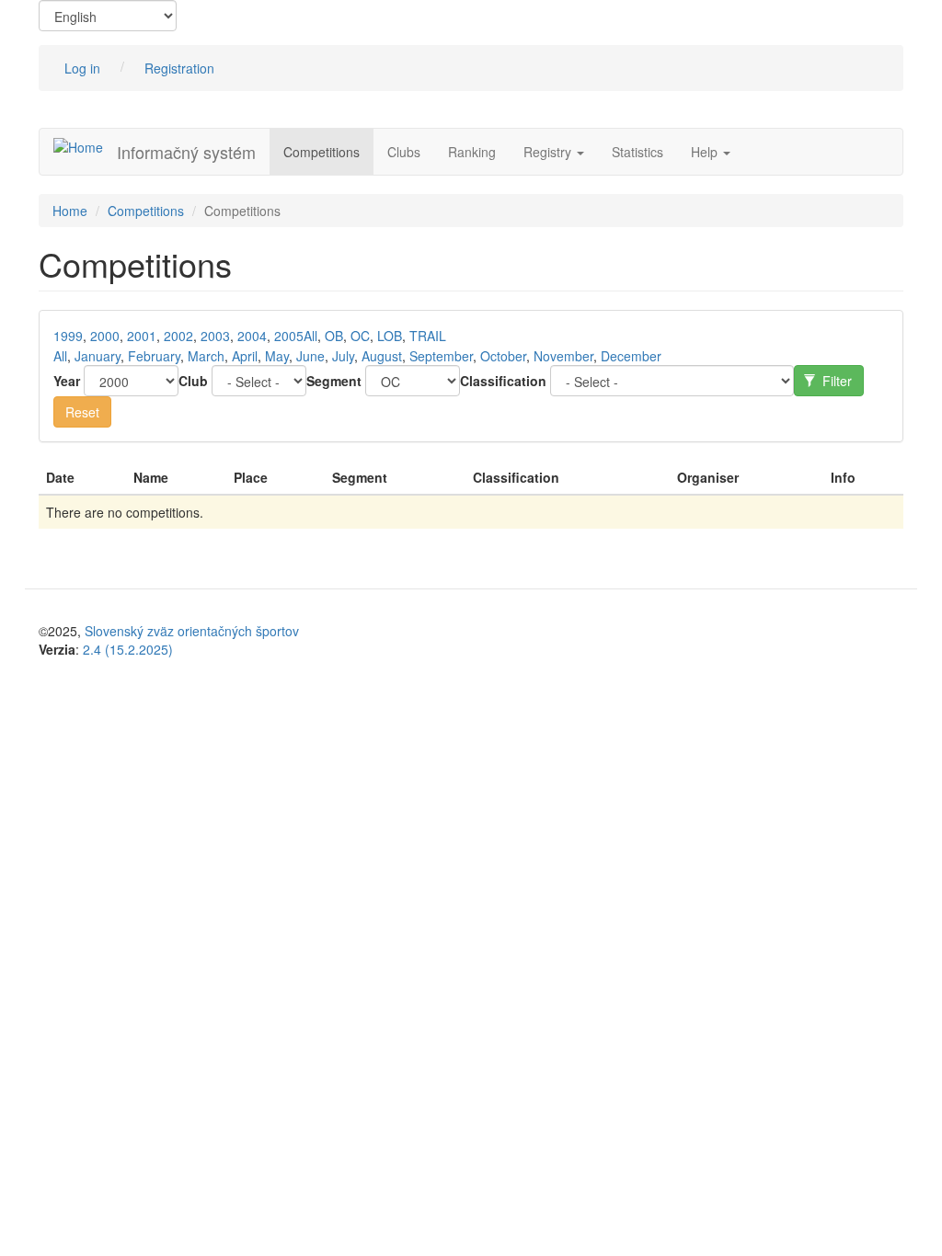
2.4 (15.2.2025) (128, 649)
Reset (82, 412)
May (277, 356)
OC (360, 335)
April (245, 356)
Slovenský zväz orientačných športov (192, 631)
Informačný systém (186, 152)
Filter (835, 380)
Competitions (321, 152)
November (563, 356)
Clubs (403, 152)
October (503, 356)
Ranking (472, 152)
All (310, 335)
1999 (68, 335)
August (382, 356)
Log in (82, 68)
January (98, 356)
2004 (252, 335)
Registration (179, 68)
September (441, 356)
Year (66, 380)
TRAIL (427, 335)
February (154, 356)
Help (706, 152)
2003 (215, 335)
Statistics (637, 152)
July (343, 356)
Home (69, 210)
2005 (289, 335)
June (310, 356)
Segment (334, 380)
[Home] (85, 146)
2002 (178, 335)
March (206, 356)
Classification (503, 380)
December (631, 356)
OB (334, 335)
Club (193, 380)
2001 (141, 335)
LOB (389, 335)
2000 (105, 335)
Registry (549, 152)
